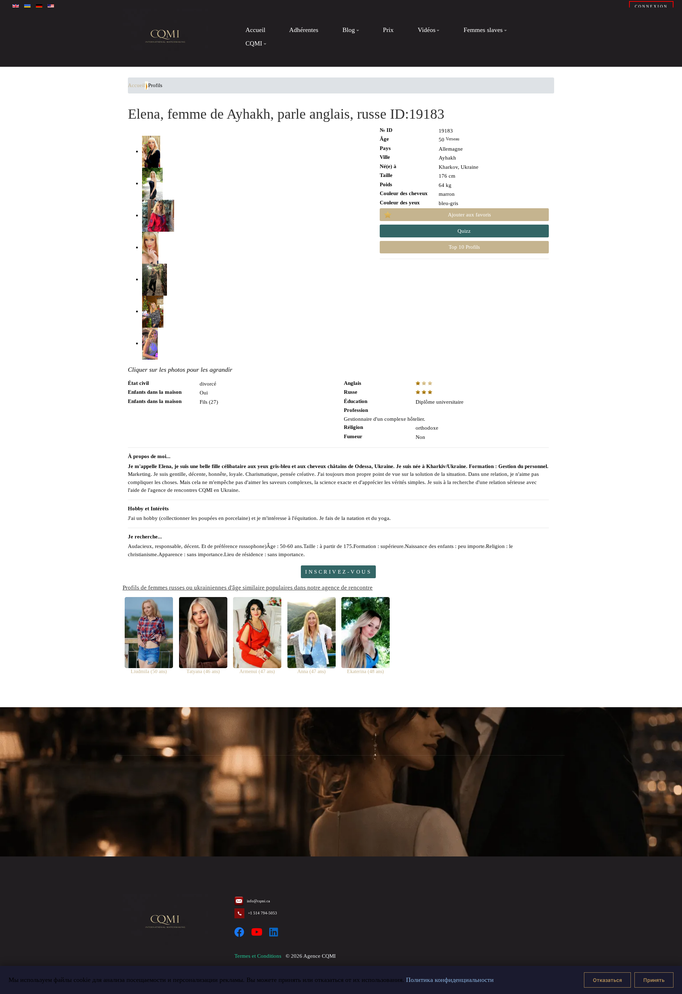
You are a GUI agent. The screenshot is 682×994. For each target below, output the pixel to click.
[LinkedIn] (273, 932)
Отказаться (607, 980)
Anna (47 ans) (311, 671)
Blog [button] (348, 30)
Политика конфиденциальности (450, 979)
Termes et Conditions (257, 956)
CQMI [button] (253, 43)
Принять (654, 980)
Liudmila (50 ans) (149, 671)
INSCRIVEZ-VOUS (338, 572)
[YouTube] (256, 932)
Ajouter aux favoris (469, 214)
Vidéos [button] (426, 30)
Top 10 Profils (464, 247)
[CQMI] (165, 37)
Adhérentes (303, 30)
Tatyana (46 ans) (203, 671)
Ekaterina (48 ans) (365, 671)
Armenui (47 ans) (257, 671)
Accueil (255, 30)
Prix (388, 30)
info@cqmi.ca (258, 901)
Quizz (464, 231)
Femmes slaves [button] (483, 30)
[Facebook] (239, 932)
